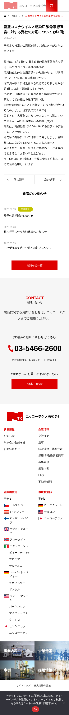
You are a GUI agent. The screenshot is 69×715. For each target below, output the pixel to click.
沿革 (41, 442)
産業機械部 (10, 492)
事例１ (8, 498)
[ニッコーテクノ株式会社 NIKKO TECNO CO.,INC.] (27, 5)
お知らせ (9, 435)
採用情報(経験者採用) (51, 455)
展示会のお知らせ (14, 442)
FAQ (41, 475)
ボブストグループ (19, 530)
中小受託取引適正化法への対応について (28, 247)
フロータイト (18, 539)
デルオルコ (13, 565)
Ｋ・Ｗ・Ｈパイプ (19, 520)
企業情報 (43, 429)
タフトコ (12, 619)
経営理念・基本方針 (50, 448)
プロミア (12, 559)
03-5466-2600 (38, 348)
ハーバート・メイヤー (19, 574)
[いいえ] (64, 703)
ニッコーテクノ (16, 632)
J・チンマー (17, 511)
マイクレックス (16, 613)
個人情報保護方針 (43, 685)
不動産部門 (45, 481)
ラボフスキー (14, 582)
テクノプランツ (19, 546)
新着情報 (25, 209)
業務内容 (43, 468)
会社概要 (43, 435)
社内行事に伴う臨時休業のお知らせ (25, 231)
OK (35, 709)
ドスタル (12, 589)
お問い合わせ (52, 6)
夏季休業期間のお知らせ (18, 215)
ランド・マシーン (19, 598)
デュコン (49, 511)
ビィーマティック (17, 552)
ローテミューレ (53, 505)
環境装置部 (45, 492)
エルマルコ (16, 505)
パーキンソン (14, 606)
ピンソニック (18, 626)
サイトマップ (23, 685)
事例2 (41, 498)
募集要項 (43, 462)
